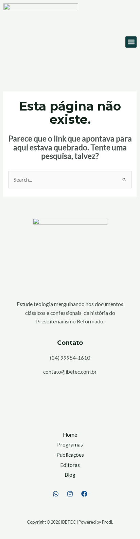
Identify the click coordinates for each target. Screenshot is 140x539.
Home (70, 435)
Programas (70, 444)
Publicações (70, 455)
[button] (131, 42)
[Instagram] (70, 494)
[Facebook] (84, 494)
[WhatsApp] (56, 494)
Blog (70, 475)
